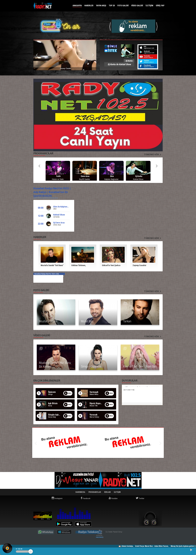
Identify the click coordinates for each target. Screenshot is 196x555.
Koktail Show (59, 200)
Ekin (54, 194)
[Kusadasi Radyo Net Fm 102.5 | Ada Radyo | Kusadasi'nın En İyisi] (42, 5)
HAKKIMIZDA (80, 478)
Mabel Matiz (94, 380)
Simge (50, 380)
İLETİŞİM (149, 5)
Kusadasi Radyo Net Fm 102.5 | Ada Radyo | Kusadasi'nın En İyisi (42, 501)
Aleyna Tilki (94, 391)
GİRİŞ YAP (160, 5)
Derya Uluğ (52, 403)
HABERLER (88, 5)
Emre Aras (57, 210)
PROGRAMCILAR (94, 478)
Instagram (58, 484)
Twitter (141, 484)
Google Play (64, 509)
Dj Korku (56, 202)
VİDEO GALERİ (137, 5)
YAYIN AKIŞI (101, 5)
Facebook (86, 484)
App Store (83, 509)
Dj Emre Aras (59, 208)
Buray (50, 391)
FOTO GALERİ (123, 5)
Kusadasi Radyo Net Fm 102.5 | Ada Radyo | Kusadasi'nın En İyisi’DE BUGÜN (52, 177)
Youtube (114, 484)
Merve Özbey (94, 403)
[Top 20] (133, 26)
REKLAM (107, 478)
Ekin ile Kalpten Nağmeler (64, 192)
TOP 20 (112, 5)
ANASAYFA (77, 5)
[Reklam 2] (98, 428)
